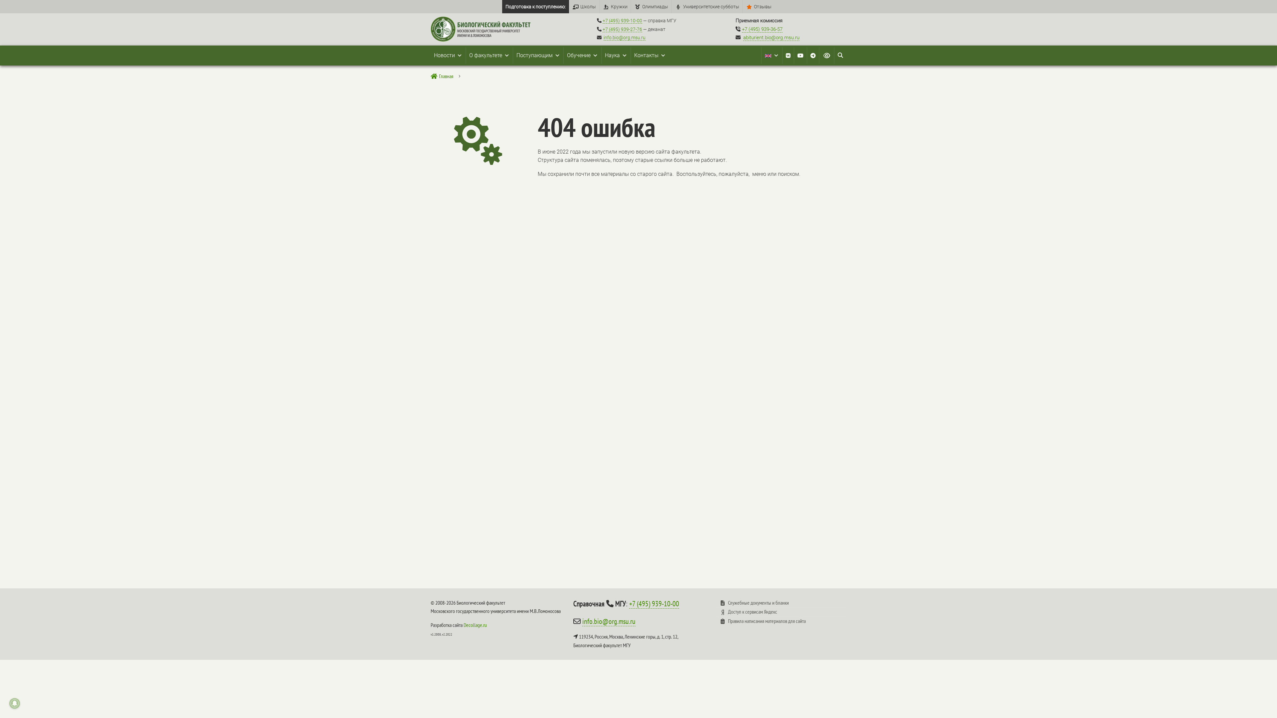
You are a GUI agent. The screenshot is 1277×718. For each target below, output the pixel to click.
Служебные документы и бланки (758, 602)
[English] (772, 55)
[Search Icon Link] (840, 55)
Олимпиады (655, 6)
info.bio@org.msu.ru (624, 37)
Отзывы (763, 6)
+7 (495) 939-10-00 (622, 20)
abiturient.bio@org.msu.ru (771, 38)
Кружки (619, 6)
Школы (588, 6)
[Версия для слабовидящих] (826, 55)
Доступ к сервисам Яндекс (752, 611)
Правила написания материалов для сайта (767, 621)
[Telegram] (813, 55)
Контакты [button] (646, 55)
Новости (444, 55)
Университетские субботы (711, 6)
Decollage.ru (475, 625)
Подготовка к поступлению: (535, 6)
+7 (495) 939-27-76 (622, 29)
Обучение (579, 55)
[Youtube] (800, 55)
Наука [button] (612, 55)
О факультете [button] (485, 55)
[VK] (788, 55)
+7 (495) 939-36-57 (762, 29)
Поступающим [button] (534, 55)
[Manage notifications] (14, 703)
